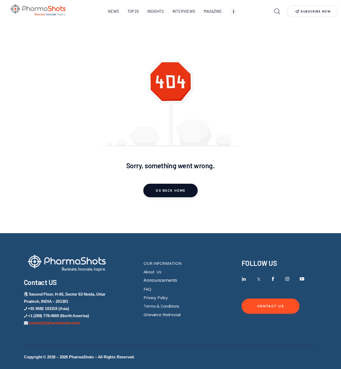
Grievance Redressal (162, 314)
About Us (152, 271)
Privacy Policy (156, 297)
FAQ (147, 289)
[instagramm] (287, 279)
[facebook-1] (273, 279)
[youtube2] (302, 279)
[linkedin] (244, 279)
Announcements (160, 280)
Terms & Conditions (161, 306)
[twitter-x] (258, 279)
